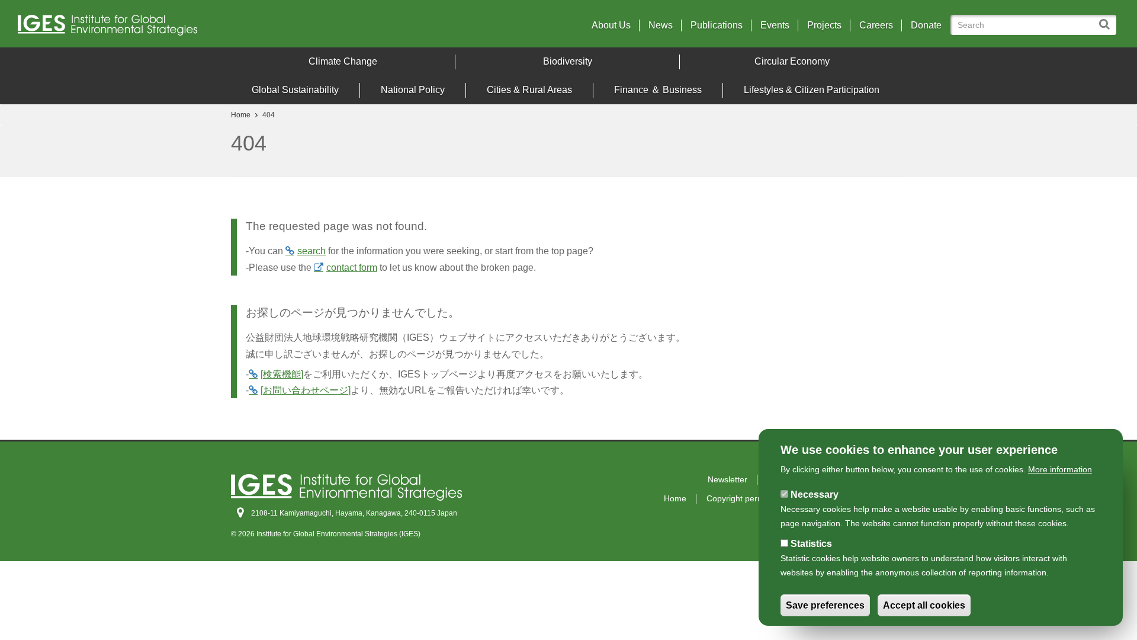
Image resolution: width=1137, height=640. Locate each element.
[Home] (153, 28)
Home (240, 115)
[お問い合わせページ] (306, 390)
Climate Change (343, 61)
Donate (926, 25)
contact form (351, 268)
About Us (611, 25)
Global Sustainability (295, 90)
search (311, 251)
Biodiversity (567, 61)
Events (774, 25)
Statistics (811, 544)
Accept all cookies (924, 605)
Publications (716, 25)
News (660, 25)
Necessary (815, 494)
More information (1060, 469)
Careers (876, 25)
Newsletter (727, 479)
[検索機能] (282, 374)
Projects (824, 25)
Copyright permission (746, 498)
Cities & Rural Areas (529, 90)
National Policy (413, 90)
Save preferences (825, 605)
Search (1107, 18)
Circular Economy (792, 61)
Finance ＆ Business (658, 90)
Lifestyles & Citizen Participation (811, 90)
